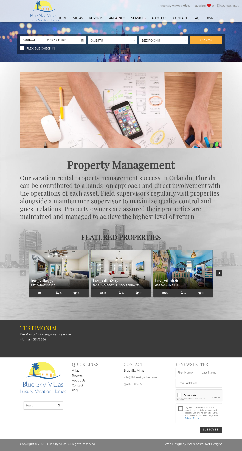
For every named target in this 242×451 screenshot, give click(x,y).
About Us (159, 18)
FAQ (196, 18)
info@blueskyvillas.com (140, 377)
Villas (78, 18)
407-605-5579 (229, 5)
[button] (112, 40)
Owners (212, 18)
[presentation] (23, 273)
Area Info (117, 18)
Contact (180, 18)
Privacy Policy (192, 418)
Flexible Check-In (40, 48)
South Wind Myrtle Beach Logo (43, 11)
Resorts (96, 18)
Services (138, 18)
